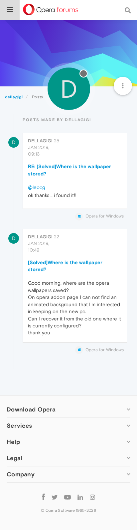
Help (13, 441)
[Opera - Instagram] (92, 497)
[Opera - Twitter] (54, 497)
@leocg (36, 187)
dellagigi (40, 140)
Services (19, 425)
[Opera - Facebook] (43, 497)
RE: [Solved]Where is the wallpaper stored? (69, 170)
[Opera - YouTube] (67, 497)
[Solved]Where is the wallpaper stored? (65, 266)
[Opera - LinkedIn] (80, 497)
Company (21, 474)
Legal (15, 458)
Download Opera (31, 409)
